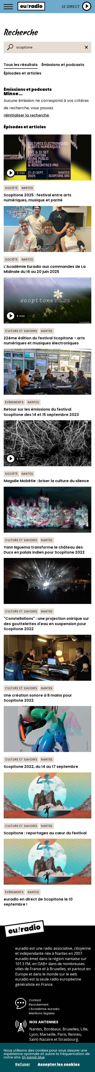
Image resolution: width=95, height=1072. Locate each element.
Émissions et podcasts (63, 64)
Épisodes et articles (22, 73)
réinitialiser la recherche (26, 115)
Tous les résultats (21, 64)
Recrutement (38, 1004)
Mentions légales (42, 1013)
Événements (14, 402)
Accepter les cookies (59, 1064)
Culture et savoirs (21, 331)
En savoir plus (33, 1057)
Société (11, 188)
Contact (35, 1000)
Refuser (22, 1064)
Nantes (27, 188)
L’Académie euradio (44, 1009)
